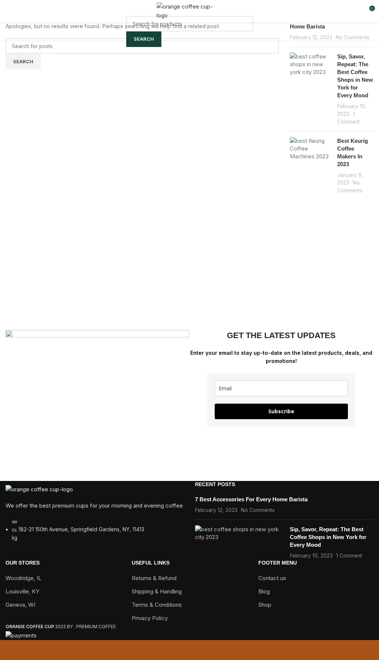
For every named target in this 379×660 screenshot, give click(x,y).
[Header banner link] (189, 330)
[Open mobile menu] (8, 11)
